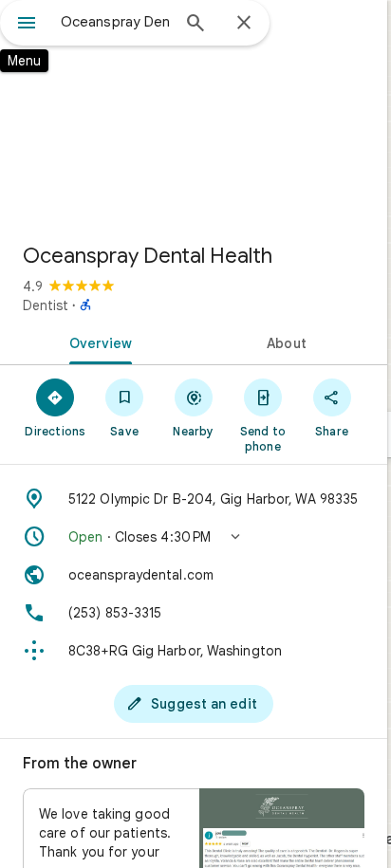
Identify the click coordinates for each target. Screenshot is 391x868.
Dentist (45, 305)
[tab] (97, 341)
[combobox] (115, 21)
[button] (193, 537)
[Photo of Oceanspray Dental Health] (193, 114)
